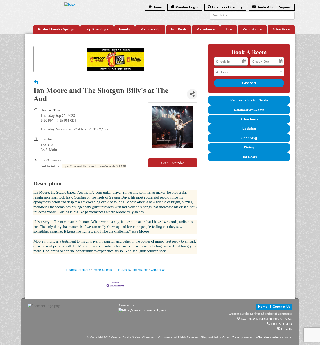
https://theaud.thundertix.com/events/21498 (94, 166)
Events (124, 29)
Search (249, 83)
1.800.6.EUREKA (281, 324)
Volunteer (204, 29)
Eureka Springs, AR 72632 (266, 319)
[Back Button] (36, 83)
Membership (150, 29)
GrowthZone (230, 337)
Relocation (251, 29)
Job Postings (140, 270)
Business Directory (78, 270)
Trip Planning (95, 29)
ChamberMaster (268, 337)
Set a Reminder (172, 162)
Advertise (279, 29)
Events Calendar (103, 270)
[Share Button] (192, 94)
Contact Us (158, 270)
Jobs (228, 29)
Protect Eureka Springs (56, 29)
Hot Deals (178, 29)
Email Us (286, 329)
